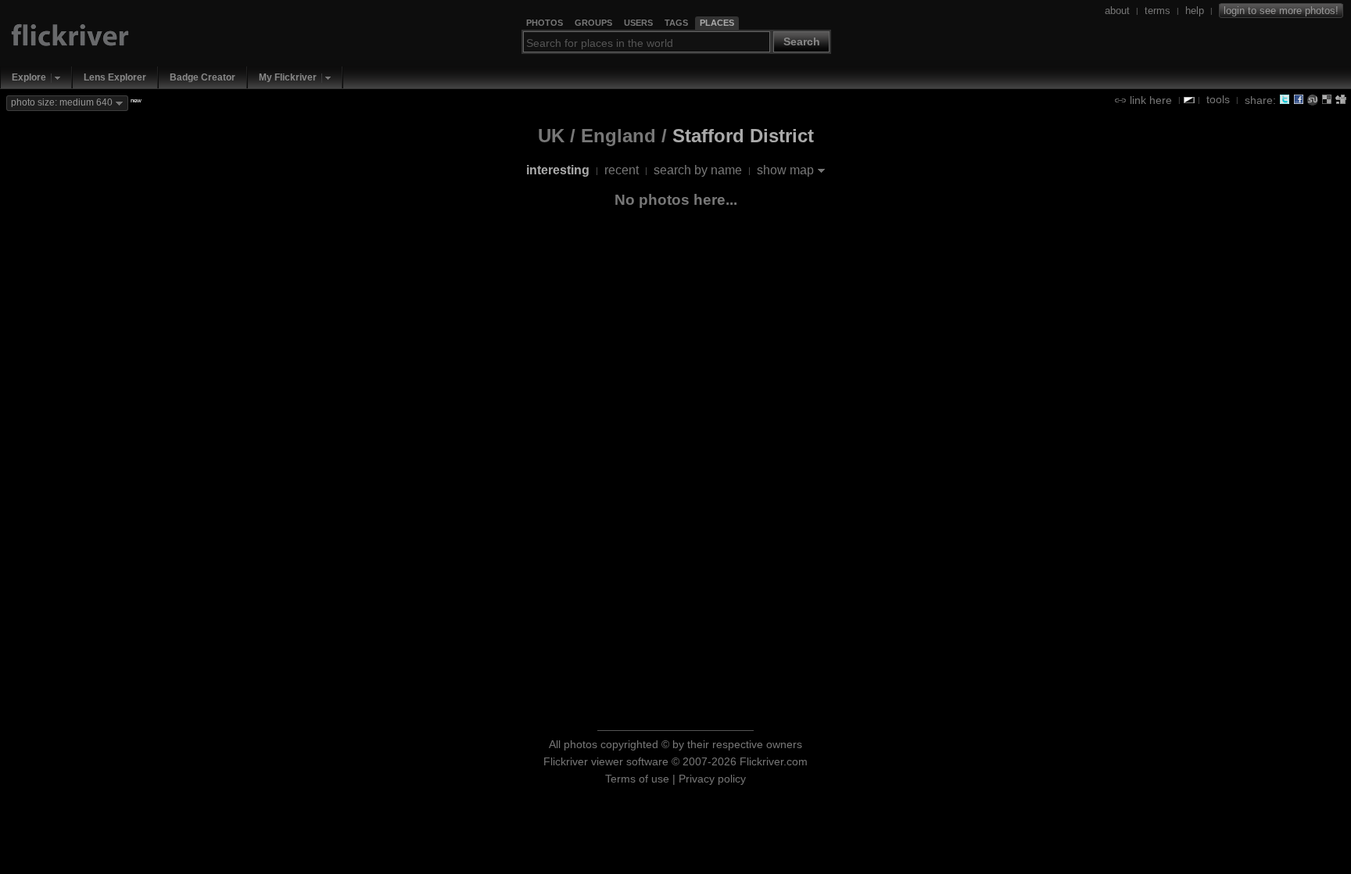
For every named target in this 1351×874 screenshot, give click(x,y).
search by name (698, 170)
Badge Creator (202, 77)
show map (785, 170)
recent (621, 170)
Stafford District (743, 135)
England (618, 135)
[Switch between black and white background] (1189, 100)
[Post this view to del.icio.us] (1326, 99)
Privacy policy (712, 778)
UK (551, 135)
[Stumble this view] (1312, 99)
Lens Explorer (115, 77)
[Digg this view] (1340, 99)
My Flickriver (288, 77)
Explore (29, 77)
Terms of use (637, 778)
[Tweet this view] (1284, 99)
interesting (557, 170)
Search (801, 41)
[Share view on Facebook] (1298, 99)
